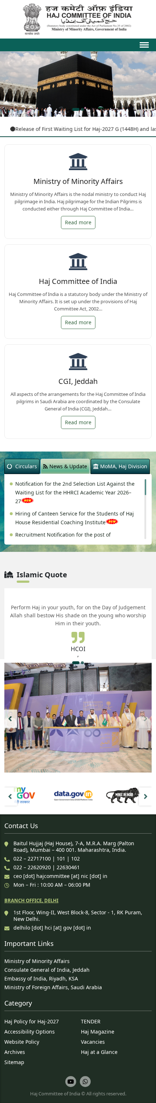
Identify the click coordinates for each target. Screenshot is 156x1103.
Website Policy (21, 1041)
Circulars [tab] (26, 466)
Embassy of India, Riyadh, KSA (41, 978)
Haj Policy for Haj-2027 (31, 1021)
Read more (78, 222)
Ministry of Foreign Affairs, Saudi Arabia (53, 987)
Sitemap (14, 1062)
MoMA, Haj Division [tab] (123, 466)
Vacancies (93, 1041)
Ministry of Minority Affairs (37, 961)
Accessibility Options (29, 1031)
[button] (75, 109)
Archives (14, 1051)
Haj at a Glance (99, 1051)
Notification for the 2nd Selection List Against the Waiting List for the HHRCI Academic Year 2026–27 (75, 492)
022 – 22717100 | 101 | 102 (46, 858)
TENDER (90, 1021)
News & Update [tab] (68, 466)
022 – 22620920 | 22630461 (46, 867)
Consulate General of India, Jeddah (47, 969)
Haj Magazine (97, 1031)
